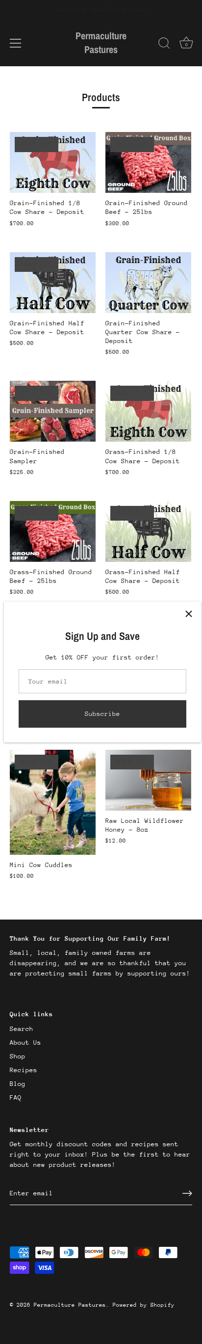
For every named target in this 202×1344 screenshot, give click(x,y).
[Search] (164, 44)
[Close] (189, 614)
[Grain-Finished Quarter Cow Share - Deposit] (148, 282)
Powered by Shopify (144, 1305)
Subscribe (102, 713)
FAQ (16, 1097)
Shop (17, 1056)
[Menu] (15, 43)
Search (21, 1028)
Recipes (23, 1070)
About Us (25, 1042)
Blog (17, 1083)
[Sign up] (187, 1193)
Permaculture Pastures (101, 42)
